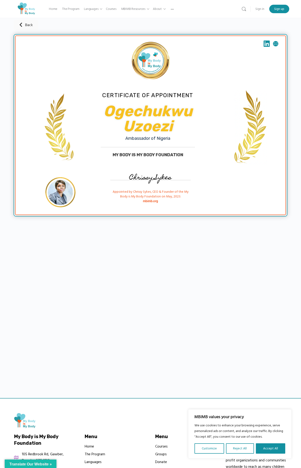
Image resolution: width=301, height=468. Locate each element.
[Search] (244, 9)
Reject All (240, 448)
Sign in (259, 9)
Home (89, 446)
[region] (240, 434)
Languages (93, 461)
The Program (95, 454)
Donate (161, 461)
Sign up (279, 9)
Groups (161, 454)
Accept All (270, 448)
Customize (209, 448)
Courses (161, 446)
